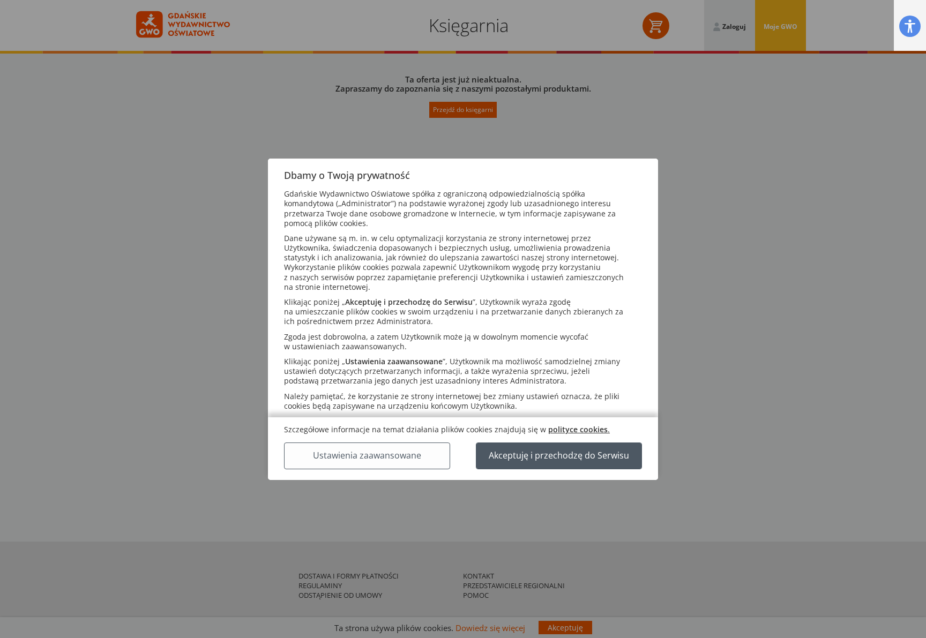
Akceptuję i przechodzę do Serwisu (559, 455)
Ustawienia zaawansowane (367, 455)
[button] (910, 26)
